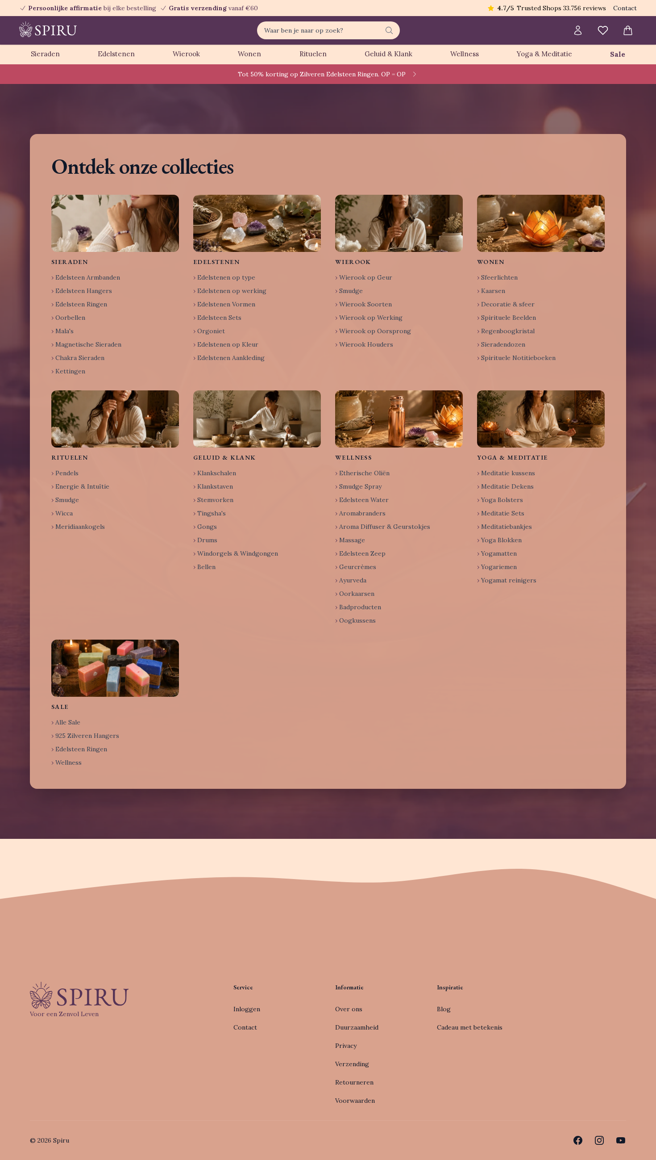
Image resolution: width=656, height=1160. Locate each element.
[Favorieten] (603, 30)
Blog (444, 1009)
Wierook (186, 54)
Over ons (348, 1009)
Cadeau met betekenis (469, 1027)
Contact (625, 8)
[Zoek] (389, 30)
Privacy (346, 1046)
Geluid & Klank (388, 54)
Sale (617, 54)
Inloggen (246, 1009)
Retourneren (354, 1082)
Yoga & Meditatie (544, 54)
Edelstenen (116, 54)
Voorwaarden (355, 1101)
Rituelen (313, 54)
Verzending (352, 1064)
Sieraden (45, 54)
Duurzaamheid (356, 1027)
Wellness (464, 54)
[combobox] (328, 30)
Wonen (249, 54)
